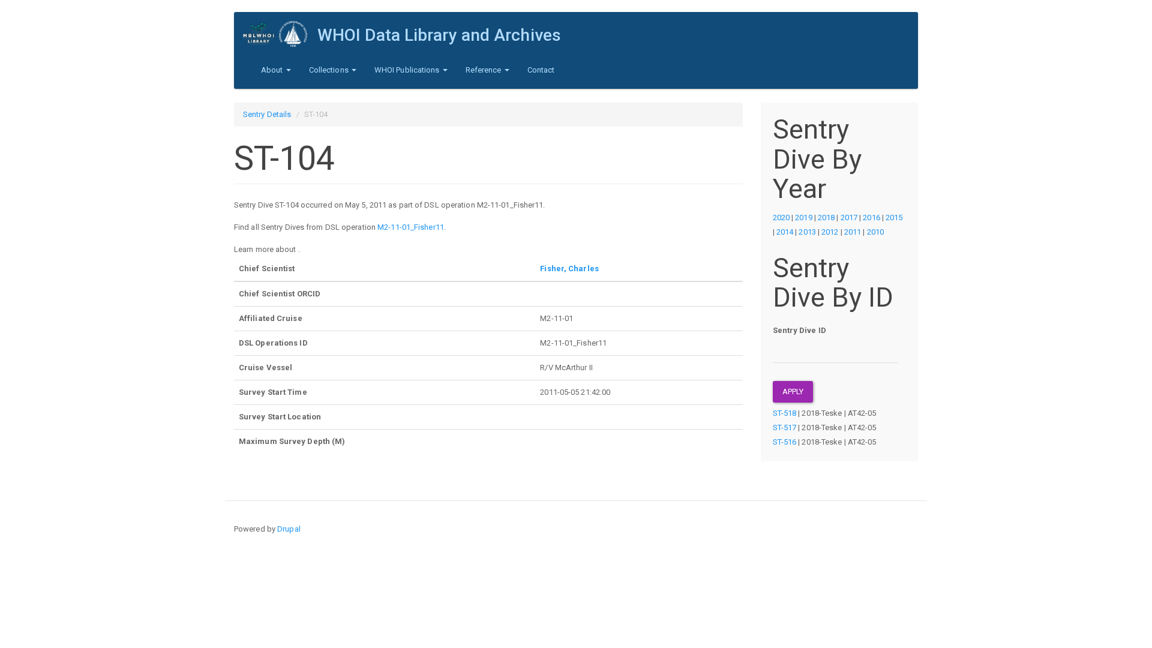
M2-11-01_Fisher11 (410, 227)
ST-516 (785, 441)
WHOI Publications (408, 69)
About (273, 69)
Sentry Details (267, 114)
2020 (781, 217)
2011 (852, 231)
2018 (826, 217)
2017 (849, 217)
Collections (329, 69)
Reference (484, 69)
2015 (894, 217)
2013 (807, 231)
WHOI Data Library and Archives (439, 35)
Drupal (289, 528)
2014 (784, 231)
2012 (829, 231)
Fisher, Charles (569, 268)
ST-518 (785, 413)
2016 (871, 217)
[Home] (280, 33)
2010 (875, 231)
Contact (541, 69)
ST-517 (785, 427)
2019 (803, 217)
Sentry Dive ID (799, 330)
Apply (793, 391)
